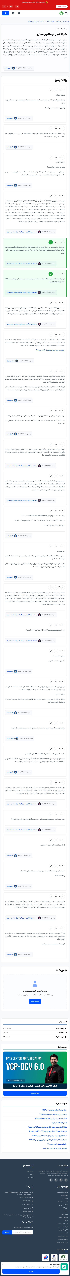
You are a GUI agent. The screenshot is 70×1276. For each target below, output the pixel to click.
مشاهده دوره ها (62, 6)
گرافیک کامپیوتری (63, 1230)
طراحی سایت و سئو (63, 1227)
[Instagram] (51, 1180)
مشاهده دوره (35, 1093)
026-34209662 (26, 1205)
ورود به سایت (35, 1001)
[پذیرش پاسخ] (51, 90)
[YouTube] (66, 1180)
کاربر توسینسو (8, 68)
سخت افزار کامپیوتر (63, 1236)
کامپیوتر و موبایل (63, 1217)
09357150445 (27, 1201)
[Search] (19, 13)
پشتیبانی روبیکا (27, 1208)
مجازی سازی (50, 21)
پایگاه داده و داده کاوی (62, 1224)
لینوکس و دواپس (63, 1205)
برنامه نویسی (64, 1214)
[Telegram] (61, 1180)
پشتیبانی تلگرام (27, 1211)
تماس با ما (30, 1177)
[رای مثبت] (64, 29)
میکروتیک (65, 1208)
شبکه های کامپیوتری (62, 1192)
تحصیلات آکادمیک (63, 1239)
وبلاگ (31, 1174)
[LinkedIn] (56, 1180)
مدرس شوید (30, 1171)
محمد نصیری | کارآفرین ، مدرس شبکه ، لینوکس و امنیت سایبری (22, 232)
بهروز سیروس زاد (11, 361)
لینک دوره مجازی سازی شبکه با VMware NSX (50, 350)
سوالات (58, 21)
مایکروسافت (64, 1195)
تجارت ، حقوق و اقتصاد (62, 1242)
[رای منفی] (58, 29)
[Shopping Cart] (13, 13)
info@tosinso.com (25, 1198)
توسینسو (66, 21)
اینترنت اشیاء (64, 1233)
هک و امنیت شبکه (63, 1202)
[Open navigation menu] (66, 13)
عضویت (7, 1232)
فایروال (66, 1221)
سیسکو (66, 1211)
